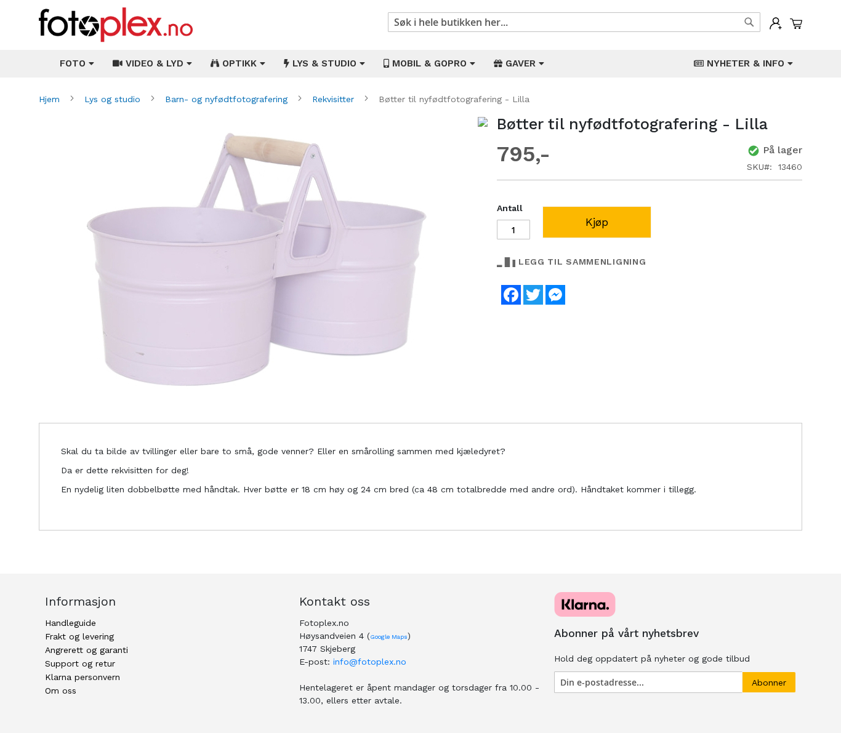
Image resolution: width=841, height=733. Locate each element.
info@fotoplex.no (369, 662)
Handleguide (70, 623)
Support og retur (80, 663)
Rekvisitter (334, 99)
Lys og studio (113, 99)
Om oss (60, 690)
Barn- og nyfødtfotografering (228, 99)
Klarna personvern (82, 677)
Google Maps (389, 636)
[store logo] (116, 24)
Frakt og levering (79, 636)
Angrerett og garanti (86, 650)
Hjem (51, 99)
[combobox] (574, 22)
